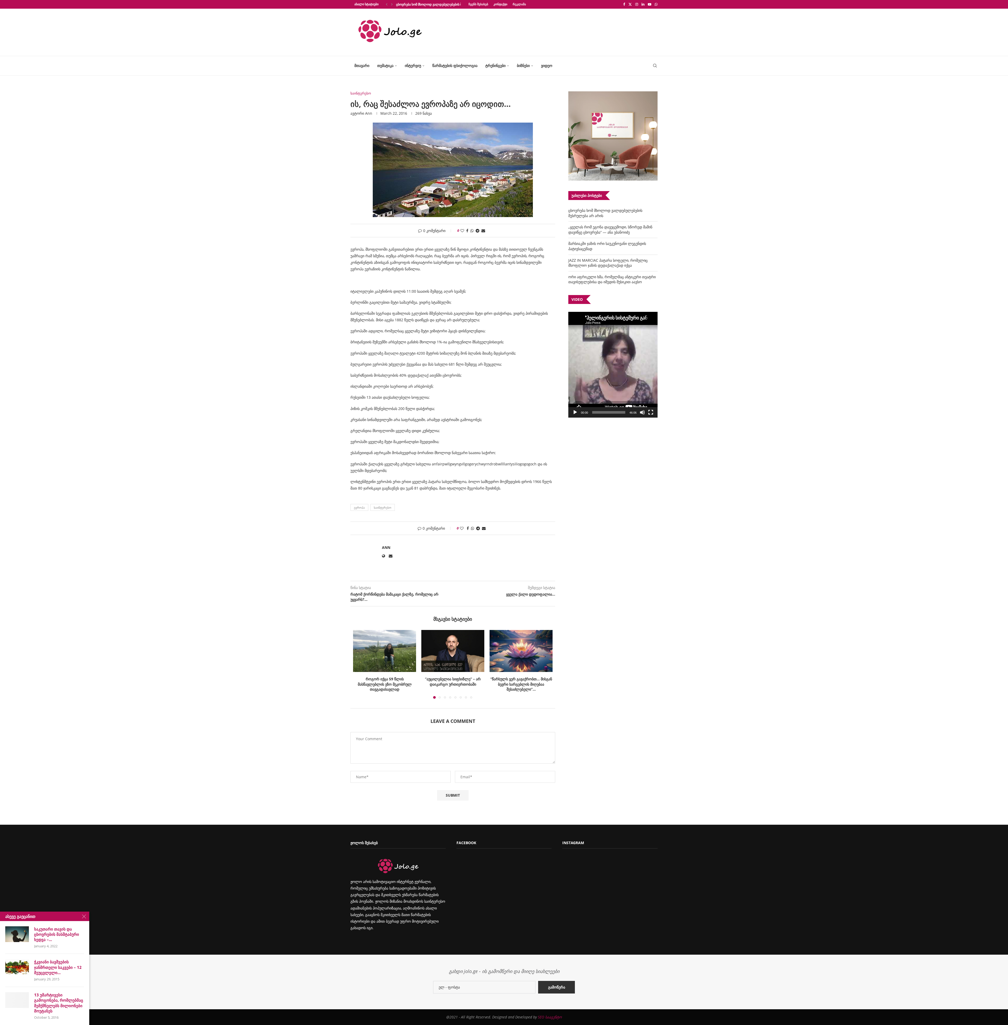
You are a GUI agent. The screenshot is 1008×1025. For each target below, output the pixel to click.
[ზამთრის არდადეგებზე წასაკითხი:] (521, 651)
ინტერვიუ (413, 65)
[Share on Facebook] (467, 230)
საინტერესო (382, 507)
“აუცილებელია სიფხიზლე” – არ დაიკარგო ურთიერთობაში (384, 681)
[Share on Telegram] (477, 230)
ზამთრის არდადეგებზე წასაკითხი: (521, 678)
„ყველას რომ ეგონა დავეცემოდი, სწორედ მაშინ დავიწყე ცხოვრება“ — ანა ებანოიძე (610, 229)
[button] (387, 4)
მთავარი (361, 65)
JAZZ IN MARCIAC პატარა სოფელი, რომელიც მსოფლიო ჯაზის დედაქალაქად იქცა (608, 263)
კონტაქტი (500, 4)
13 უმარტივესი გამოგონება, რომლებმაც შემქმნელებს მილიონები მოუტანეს (58, 1002)
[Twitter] (630, 4)
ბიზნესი (523, 65)
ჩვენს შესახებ (478, 4)
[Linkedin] (643, 4)
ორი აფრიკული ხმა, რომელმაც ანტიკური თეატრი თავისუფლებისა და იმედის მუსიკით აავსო (612, 279)
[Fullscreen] (650, 412)
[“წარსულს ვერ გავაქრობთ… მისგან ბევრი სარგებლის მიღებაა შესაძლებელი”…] (452, 651)
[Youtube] (649, 4)
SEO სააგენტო (550, 1017)
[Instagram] (636, 4)
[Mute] (642, 412)
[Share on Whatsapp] (472, 230)
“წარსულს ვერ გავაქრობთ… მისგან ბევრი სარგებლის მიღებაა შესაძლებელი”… (453, 684)
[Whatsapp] (656, 4)
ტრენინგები (495, 65)
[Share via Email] (483, 230)
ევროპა (359, 507)
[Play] (575, 412)
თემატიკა (385, 65)
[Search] (655, 65)
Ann (368, 113)
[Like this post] (462, 230)
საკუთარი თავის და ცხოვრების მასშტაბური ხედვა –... (56, 934)
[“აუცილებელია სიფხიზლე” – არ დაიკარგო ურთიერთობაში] (384, 651)
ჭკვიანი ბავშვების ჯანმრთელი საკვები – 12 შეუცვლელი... (58, 967)
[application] (613, 365)
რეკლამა (519, 4)
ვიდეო (546, 65)
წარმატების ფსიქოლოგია (454, 65)
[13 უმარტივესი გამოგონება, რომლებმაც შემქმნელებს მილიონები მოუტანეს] (17, 1000)
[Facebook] (624, 4)
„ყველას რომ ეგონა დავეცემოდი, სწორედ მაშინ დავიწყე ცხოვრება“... (448, 4)
